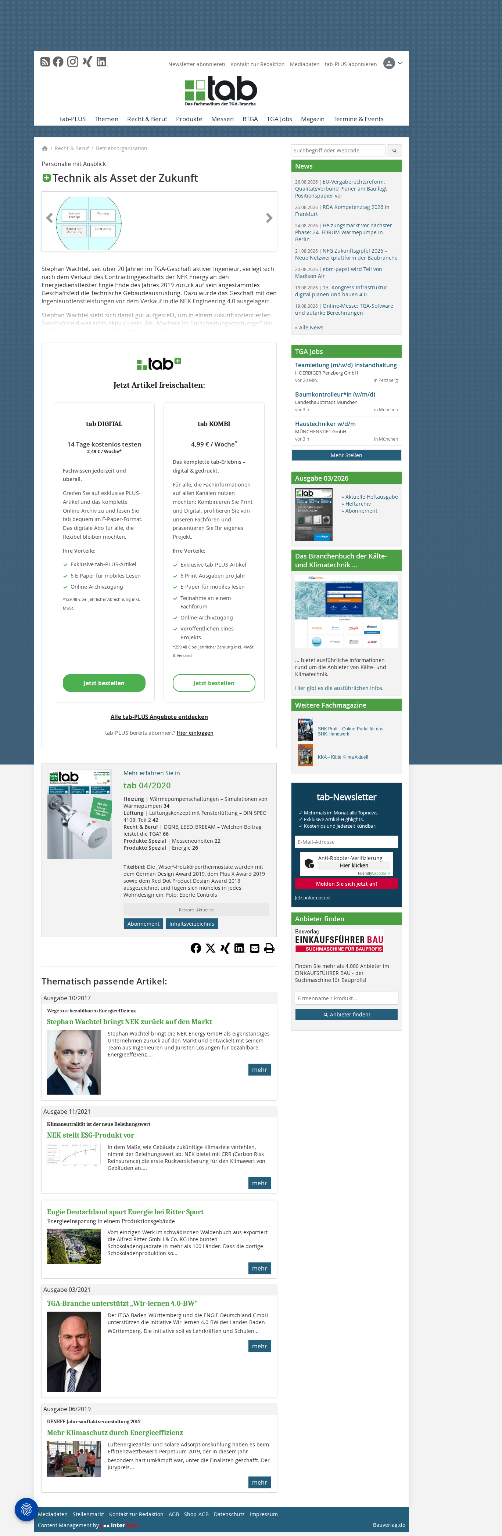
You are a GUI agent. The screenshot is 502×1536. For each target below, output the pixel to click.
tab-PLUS (73, 119)
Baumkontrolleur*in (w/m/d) (335, 394)
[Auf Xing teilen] (225, 951)
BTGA (250, 119)
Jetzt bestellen (104, 683)
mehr (259, 1070)
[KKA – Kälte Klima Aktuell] (307, 757)
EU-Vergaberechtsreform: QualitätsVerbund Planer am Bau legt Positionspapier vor (341, 188)
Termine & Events (358, 119)
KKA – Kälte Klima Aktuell (343, 757)
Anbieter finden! (349, 1014)
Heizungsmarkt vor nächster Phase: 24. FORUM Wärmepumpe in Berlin (343, 232)
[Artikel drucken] (269, 948)
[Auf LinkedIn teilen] (240, 951)
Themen (106, 119)
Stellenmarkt (88, 1514)
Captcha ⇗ (374, 873)
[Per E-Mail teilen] (254, 948)
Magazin (312, 119)
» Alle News (309, 327)
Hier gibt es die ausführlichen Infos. (339, 687)
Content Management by (69, 1525)
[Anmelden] (392, 63)
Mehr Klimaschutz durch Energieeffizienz (115, 1432)
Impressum (264, 1514)
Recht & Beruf (147, 119)
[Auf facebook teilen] (196, 951)
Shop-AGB (196, 1514)
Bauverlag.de (389, 1524)
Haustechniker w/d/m (325, 424)
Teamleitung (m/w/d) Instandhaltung (346, 365)
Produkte (189, 119)
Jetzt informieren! (312, 897)
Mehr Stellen (346, 455)
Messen (222, 119)
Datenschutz (229, 1514)
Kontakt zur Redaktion (257, 64)
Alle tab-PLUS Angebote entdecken (159, 716)
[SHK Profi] (307, 731)
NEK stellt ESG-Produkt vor (91, 1135)
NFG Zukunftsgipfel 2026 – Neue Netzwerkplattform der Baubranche (346, 254)
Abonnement (143, 923)
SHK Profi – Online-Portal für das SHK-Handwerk (350, 731)
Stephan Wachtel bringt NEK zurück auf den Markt (129, 1022)
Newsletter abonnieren (196, 64)
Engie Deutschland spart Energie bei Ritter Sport (125, 1212)
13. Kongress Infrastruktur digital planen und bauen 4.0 (341, 291)
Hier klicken (354, 865)
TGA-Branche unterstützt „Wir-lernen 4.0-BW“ (122, 1303)
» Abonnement (359, 510)
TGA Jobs (279, 119)
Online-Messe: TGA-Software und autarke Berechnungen (344, 309)
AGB (174, 1514)
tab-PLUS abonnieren (351, 64)
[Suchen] (394, 150)
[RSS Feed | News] (45, 61)
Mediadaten (305, 64)
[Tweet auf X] (210, 951)
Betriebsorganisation (121, 148)
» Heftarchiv (356, 503)
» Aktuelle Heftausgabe (369, 496)
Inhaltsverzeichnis (191, 923)
